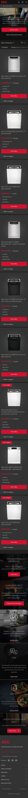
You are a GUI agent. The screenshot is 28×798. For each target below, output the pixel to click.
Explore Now (14, 676)
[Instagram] (9, 760)
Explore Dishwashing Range (14, 35)
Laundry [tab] (3, 776)
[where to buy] (23, 2)
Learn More (14, 574)
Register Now (14, 640)
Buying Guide (14, 30)
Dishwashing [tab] (4, 772)
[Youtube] (17, 760)
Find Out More (14, 710)
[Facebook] (13, 760)
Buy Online (14, 96)
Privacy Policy (23, 788)
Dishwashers (7, 6)
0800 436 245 (10, 751)
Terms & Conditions (6, 788)
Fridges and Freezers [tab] (6, 768)
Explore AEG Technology (14, 603)
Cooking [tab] (3, 765)
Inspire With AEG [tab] (5, 779)
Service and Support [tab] (6, 783)
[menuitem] (4, 2)
